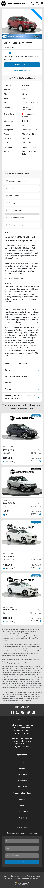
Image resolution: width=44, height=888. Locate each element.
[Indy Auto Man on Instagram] (22, 712)
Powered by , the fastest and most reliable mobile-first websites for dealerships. (22, 877)
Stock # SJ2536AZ (9, 553)
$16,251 (7, 458)
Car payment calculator (22, 793)
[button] (32, 3)
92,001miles (36, 560)
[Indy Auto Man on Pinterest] (27, 712)
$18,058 (7, 564)
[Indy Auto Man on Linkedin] (32, 712)
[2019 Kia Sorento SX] (22, 588)
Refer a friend (22, 787)
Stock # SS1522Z (8, 447)
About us (22, 799)
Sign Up (22, 862)
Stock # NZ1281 (8, 500)
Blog (22, 805)
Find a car (22, 768)
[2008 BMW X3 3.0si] (22, 482)
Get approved (22, 781)
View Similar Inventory (22, 71)
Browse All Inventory (22, 64)
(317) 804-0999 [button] (23, 747)
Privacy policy (22, 818)
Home (22, 762)
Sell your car (22, 775)
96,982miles (36, 453)
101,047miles (35, 613)
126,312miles (35, 506)
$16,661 (7, 618)
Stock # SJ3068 (8, 607)
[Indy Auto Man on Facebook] (11, 712)
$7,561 (7, 511)
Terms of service (22, 811)
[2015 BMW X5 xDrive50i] (22, 428)
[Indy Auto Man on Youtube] (16, 712)
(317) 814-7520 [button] (23, 733)
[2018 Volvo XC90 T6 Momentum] (22, 535)
